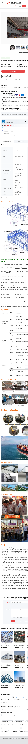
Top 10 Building (14, 731)
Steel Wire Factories (19, 721)
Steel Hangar (5, 731)
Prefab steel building (5, 699)
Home (2, 9)
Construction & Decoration (10, 9)
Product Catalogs (20, 697)
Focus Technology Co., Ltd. (17, 738)
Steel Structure (19, 9)
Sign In (3, 135)
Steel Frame (25, 9)
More (2, 733)
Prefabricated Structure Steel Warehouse (11, 728)
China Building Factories (7, 721)
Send (13, 621)
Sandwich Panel (17, 699)
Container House (4, 702)
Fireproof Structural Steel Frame (19, 715)
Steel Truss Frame (6, 715)
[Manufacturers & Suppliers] (14, 2)
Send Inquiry (13, 71)
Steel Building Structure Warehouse (9, 724)
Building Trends (23, 731)
